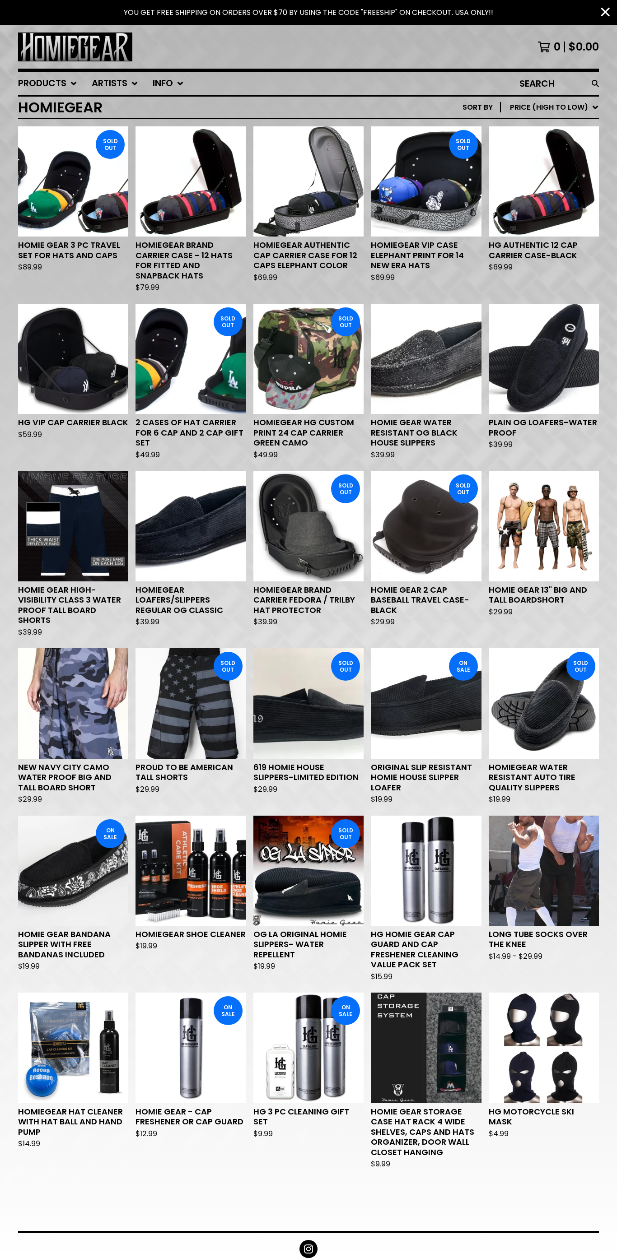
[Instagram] (308, 1249)
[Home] (75, 46)
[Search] (595, 83)
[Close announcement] (605, 12)
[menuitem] (47, 83)
